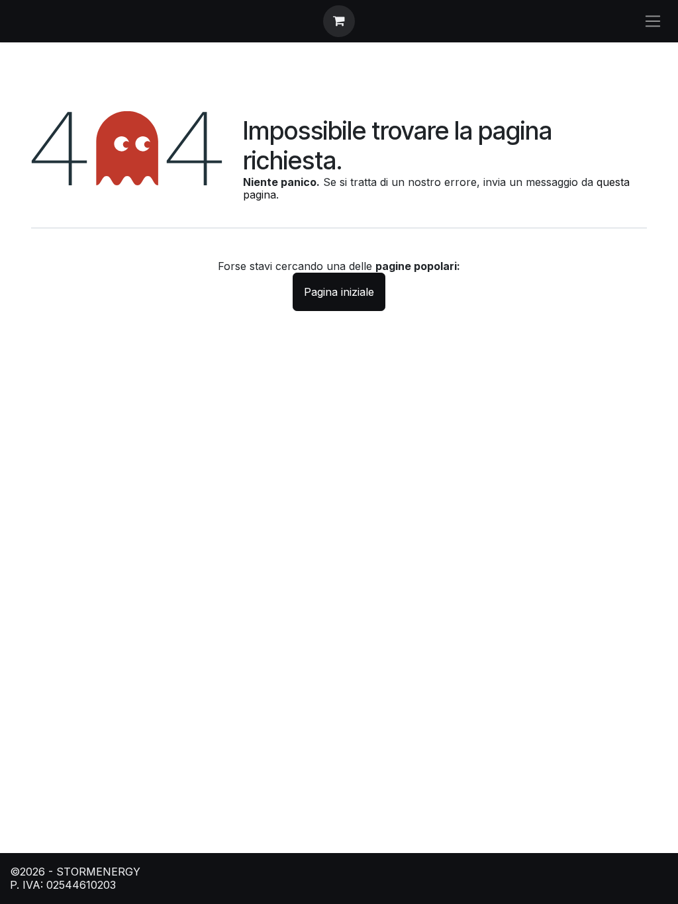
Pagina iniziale (339, 291)
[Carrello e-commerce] (339, 21)
